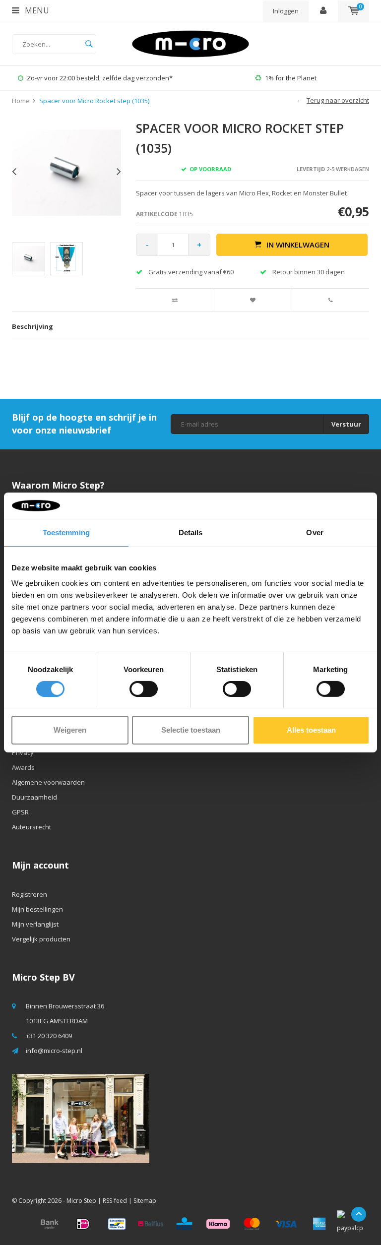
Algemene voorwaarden (48, 782)
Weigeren (70, 730)
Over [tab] (314, 532)
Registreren (29, 894)
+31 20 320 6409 (49, 1035)
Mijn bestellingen (37, 909)
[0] (353, 10)
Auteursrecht (31, 826)
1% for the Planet (181, 77)
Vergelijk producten (41, 938)
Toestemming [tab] (66, 532)
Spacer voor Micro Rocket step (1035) (94, 100)
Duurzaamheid (34, 797)
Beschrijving (32, 326)
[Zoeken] (88, 44)
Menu (36, 10)
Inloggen (286, 10)
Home (21, 100)
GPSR (20, 812)
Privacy (23, 752)
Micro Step (81, 1200)
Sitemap (144, 1200)
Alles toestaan (311, 730)
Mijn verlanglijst (35, 924)
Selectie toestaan (190, 730)
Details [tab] (191, 532)
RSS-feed (115, 1200)
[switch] (143, 689)
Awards (23, 767)
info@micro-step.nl (54, 1050)
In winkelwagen (297, 244)
